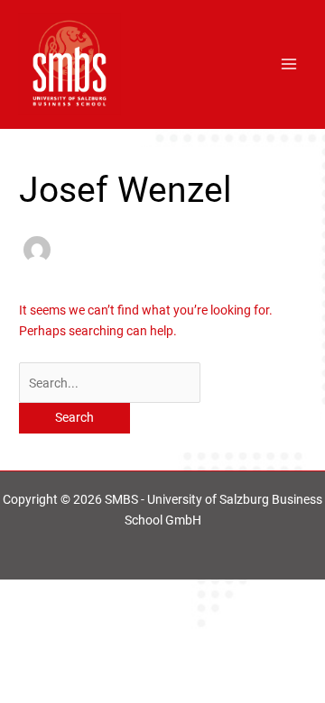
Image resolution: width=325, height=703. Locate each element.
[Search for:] (109, 383)
